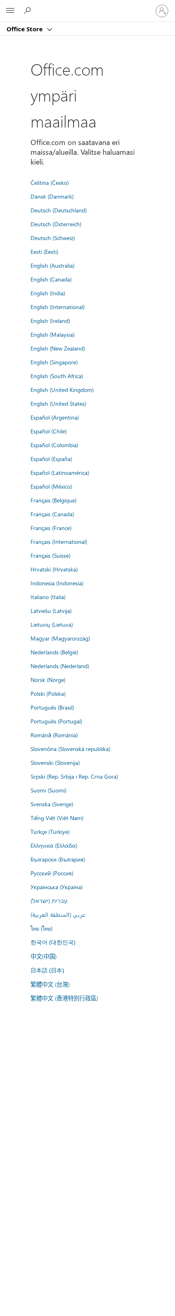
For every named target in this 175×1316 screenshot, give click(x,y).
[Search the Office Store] (28, 10)
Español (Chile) (49, 431)
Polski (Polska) (48, 693)
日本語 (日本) (47, 970)
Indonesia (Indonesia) (57, 583)
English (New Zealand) (58, 348)
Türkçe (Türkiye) (50, 831)
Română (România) (54, 735)
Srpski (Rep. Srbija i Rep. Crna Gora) (74, 776)
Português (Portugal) (56, 721)
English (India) (48, 293)
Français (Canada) (52, 514)
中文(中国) (44, 956)
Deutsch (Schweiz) (53, 238)
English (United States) (58, 403)
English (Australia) (52, 265)
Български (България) (58, 859)
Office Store (25, 29)
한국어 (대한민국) (53, 942)
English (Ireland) (50, 320)
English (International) (58, 307)
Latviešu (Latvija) (51, 610)
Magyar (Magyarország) (60, 638)
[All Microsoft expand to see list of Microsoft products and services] (10, 11)
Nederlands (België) (54, 652)
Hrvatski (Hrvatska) (54, 569)
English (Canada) (51, 279)
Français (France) (51, 528)
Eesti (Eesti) (44, 251)
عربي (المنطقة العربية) (58, 914)
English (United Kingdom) (62, 389)
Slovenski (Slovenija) (55, 762)
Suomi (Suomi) (48, 790)
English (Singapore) (54, 362)
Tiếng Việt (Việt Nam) (57, 818)
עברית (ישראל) (49, 900)
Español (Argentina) (55, 417)
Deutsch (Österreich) (56, 224)
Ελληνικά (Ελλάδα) (54, 845)
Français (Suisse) (50, 555)
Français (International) (59, 541)
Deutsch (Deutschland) (59, 210)
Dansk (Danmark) (52, 196)
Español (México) (51, 486)
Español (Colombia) (54, 445)
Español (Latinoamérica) (60, 472)
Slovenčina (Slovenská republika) (70, 749)
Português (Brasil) (52, 707)
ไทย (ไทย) (41, 928)
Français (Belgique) (54, 500)
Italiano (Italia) (48, 597)
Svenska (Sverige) (52, 804)
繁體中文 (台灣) (50, 984)
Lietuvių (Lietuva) (52, 624)
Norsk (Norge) (48, 679)
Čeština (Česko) (50, 182)
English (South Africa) (57, 376)
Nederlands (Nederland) (60, 666)
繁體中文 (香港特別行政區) (64, 998)
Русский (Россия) (52, 873)
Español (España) (51, 459)
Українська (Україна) (57, 887)
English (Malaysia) (52, 334)
